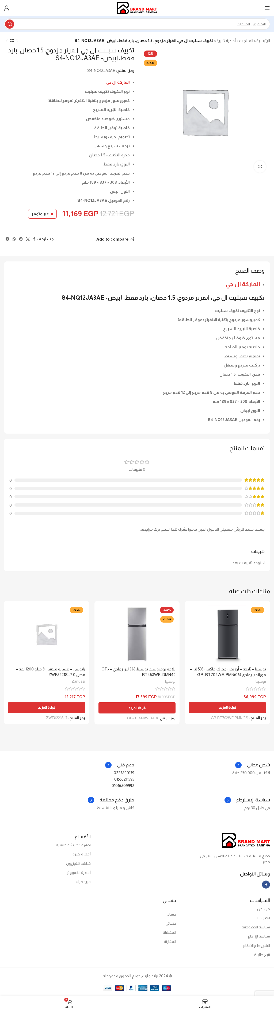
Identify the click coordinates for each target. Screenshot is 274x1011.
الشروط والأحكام (256, 945)
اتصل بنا (263, 918)
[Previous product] (17, 41)
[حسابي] (6, 8)
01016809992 (123, 785)
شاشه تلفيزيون (78, 863)
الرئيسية (263, 40)
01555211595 (124, 779)
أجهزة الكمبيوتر (79, 872)
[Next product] (6, 41)
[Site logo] (137, 7)
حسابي (171, 914)
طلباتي (171, 923)
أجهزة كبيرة (226, 40)
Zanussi (78, 681)
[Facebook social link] (34, 239)
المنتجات (246, 40)
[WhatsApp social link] (14, 239)
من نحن (263, 909)
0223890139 (124, 772)
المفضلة (169, 932)
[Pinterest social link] (20, 239)
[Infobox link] (119, 765)
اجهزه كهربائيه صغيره (73, 845)
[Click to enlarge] (260, 167)
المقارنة (170, 941)
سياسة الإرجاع (259, 936)
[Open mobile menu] (267, 8)
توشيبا (261, 681)
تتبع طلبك (262, 954)
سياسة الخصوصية (256, 927)
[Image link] (246, 840)
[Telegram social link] (7, 239)
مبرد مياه (83, 881)
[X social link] (27, 239)
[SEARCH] (9, 24)
